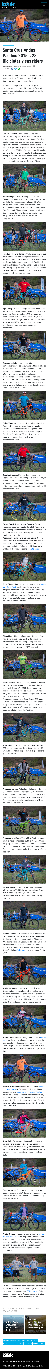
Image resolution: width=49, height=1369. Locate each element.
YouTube (36, 1361)
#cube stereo (38, 1343)
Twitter (27, 1361)
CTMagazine (32, 1291)
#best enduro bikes (30, 1340)
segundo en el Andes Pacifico (29, 1092)
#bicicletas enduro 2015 (13, 1343)
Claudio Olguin (8, 66)
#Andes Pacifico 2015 (11, 1340)
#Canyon (28, 1343)
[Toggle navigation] (44, 4)
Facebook (18, 1361)
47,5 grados (21, 950)
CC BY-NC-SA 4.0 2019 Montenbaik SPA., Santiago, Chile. (23, 1366)
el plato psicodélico (36, 549)
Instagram (8, 1361)
